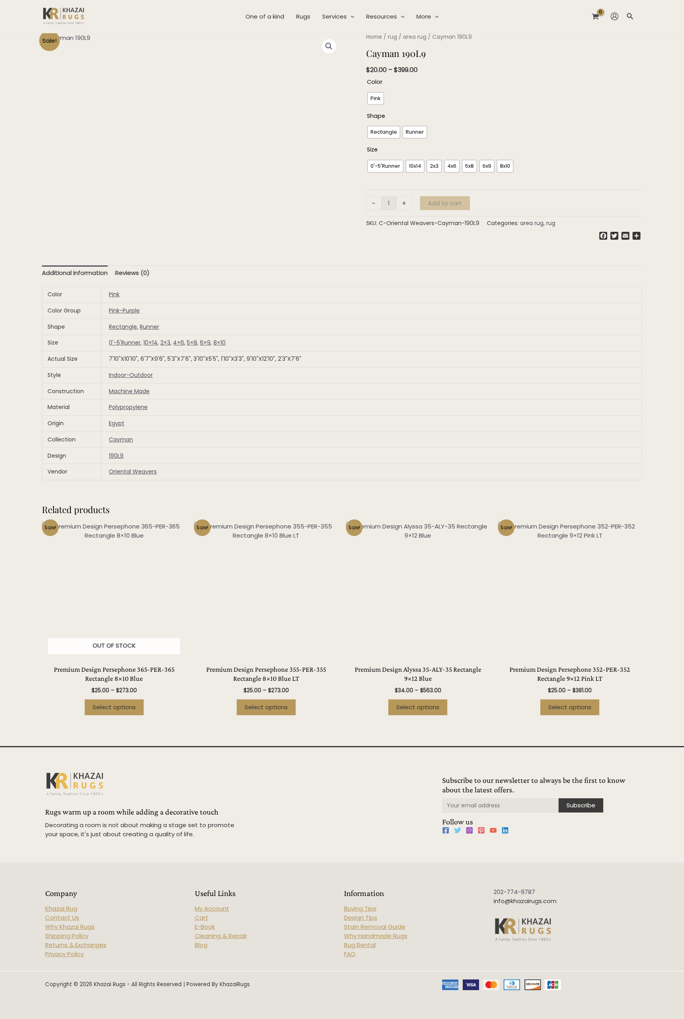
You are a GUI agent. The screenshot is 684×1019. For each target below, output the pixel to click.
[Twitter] (457, 830)
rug (392, 37)
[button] (329, 46)
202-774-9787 (514, 892)
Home (374, 37)
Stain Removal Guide (374, 926)
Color (374, 82)
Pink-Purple (124, 310)
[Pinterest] (481, 830)
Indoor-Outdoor (131, 375)
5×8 (192, 343)
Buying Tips (360, 908)
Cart (201, 917)
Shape (376, 116)
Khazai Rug (61, 908)
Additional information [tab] (75, 273)
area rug (414, 37)
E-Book (205, 926)
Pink (114, 294)
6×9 (205, 343)
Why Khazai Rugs (70, 926)
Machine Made (129, 391)
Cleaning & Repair (221, 936)
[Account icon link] (614, 16)
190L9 (116, 456)
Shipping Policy (66, 936)
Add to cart (445, 203)
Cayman (121, 439)
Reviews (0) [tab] (132, 273)
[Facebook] (445, 830)
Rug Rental (360, 945)
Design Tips (360, 917)
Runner (149, 327)
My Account (212, 908)
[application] (350, 16)
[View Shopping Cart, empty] (595, 16)
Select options (114, 707)
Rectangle (123, 327)
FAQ (349, 954)
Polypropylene (128, 407)
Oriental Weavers (133, 471)
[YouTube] (493, 830)
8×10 (219, 343)
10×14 (150, 343)
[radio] (376, 98)
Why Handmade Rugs (375, 936)
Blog (201, 945)
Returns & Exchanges (75, 945)
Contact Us (62, 917)
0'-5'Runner (125, 343)
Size (372, 149)
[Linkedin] (505, 830)
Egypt (116, 423)
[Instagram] (469, 830)
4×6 (178, 343)
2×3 (165, 343)
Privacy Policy (64, 954)
